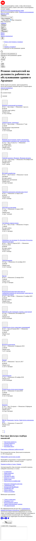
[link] (4, 29)
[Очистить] (3, 57)
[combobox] (9, 54)
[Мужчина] (5, 102)
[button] (3, 33)
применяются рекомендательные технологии (15, 509)
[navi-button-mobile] (2, 38)
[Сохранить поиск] (2, 64)
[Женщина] (5, 119)
